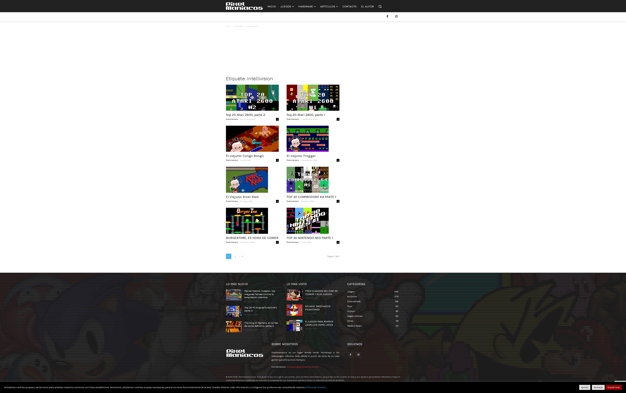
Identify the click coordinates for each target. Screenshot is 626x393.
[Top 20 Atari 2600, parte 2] (252, 98)
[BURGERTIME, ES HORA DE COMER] (252, 221)
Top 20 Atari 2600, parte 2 (245, 115)
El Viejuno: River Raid (242, 197)
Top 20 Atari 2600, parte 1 (306, 115)
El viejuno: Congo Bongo (245, 156)
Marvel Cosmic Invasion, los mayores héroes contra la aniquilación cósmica (259, 294)
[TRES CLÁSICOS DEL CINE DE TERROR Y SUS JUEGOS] (294, 294)
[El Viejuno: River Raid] (252, 180)
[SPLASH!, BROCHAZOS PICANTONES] (294, 310)
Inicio (228, 26)
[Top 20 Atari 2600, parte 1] (313, 98)
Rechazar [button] (598, 387)
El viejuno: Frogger (301, 156)
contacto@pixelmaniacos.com (303, 366)
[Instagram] (396, 16)
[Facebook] (387, 16)
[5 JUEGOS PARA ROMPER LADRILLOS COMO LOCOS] (294, 325)
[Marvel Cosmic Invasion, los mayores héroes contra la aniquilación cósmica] (234, 294)
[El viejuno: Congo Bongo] (252, 139)
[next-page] (242, 256)
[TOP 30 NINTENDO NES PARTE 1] (313, 221)
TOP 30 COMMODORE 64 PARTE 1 (311, 197)
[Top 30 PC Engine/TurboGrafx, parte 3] (234, 311)
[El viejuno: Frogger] (313, 139)
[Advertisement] (313, 52)
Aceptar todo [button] (613, 387)
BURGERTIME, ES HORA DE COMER (252, 238)
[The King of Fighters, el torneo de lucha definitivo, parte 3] (234, 326)
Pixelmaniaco (232, 119)
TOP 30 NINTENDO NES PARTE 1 (310, 238)
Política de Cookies (315, 387)
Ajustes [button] (584, 387)
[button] (380, 6)
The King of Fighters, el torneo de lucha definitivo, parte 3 (261, 324)
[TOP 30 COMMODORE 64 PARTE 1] (313, 180)
